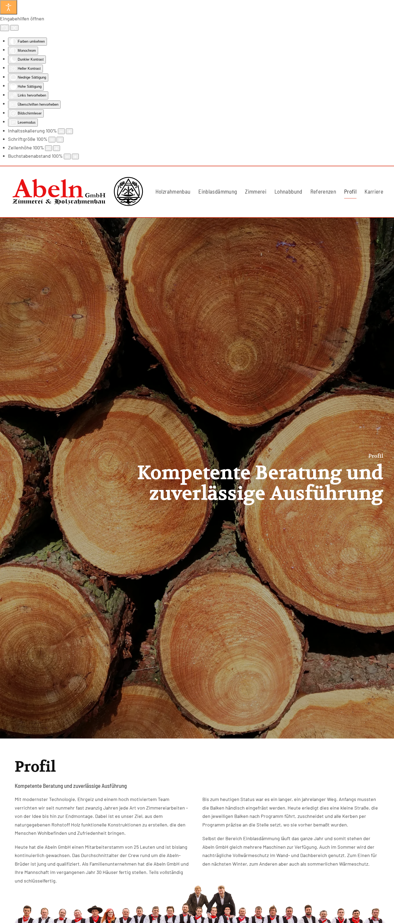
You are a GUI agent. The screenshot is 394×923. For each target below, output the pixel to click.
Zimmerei (255, 191)
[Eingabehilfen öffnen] (8, 7)
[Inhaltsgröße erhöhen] (69, 131)
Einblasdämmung (217, 191)
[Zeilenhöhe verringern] (48, 148)
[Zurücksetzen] (4, 28)
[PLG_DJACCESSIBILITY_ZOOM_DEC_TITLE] (61, 131)
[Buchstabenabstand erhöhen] (75, 156)
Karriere (374, 191)
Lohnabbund (288, 191)
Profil (350, 191)
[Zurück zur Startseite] (78, 192)
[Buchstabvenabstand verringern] (67, 156)
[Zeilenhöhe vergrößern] (56, 148)
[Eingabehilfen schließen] (14, 28)
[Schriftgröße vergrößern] (60, 139)
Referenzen (323, 191)
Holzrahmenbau (173, 191)
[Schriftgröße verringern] (52, 139)
